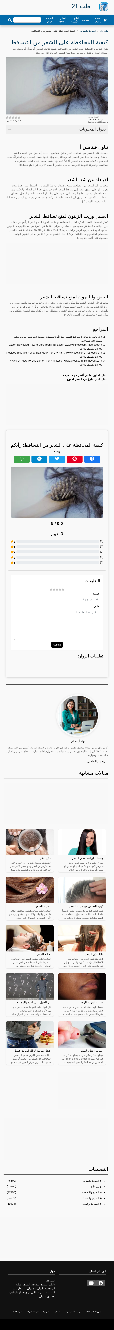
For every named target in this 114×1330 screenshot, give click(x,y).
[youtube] (91, 1283)
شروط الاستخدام (93, 1311)
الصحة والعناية (97, 20)
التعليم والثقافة (62, 20)
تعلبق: (97, 606)
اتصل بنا (46, 1311)
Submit (57, 644)
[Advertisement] (57, 263)
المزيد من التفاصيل (97, 761)
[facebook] (100, 1283)
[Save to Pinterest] (75, 459)
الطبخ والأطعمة (75, 20)
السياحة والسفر (49, 20)
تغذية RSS (17, 1311)
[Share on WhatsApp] (22, 459)
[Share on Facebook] (92, 459)
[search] (10, 20)
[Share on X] (57, 459)
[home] (105, 19)
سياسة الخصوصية (73, 1311)
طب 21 (104, 30)
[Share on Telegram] (39, 459)
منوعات (85, 20)
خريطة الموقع (33, 1311)
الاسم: (96, 593)
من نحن (58, 1311)
